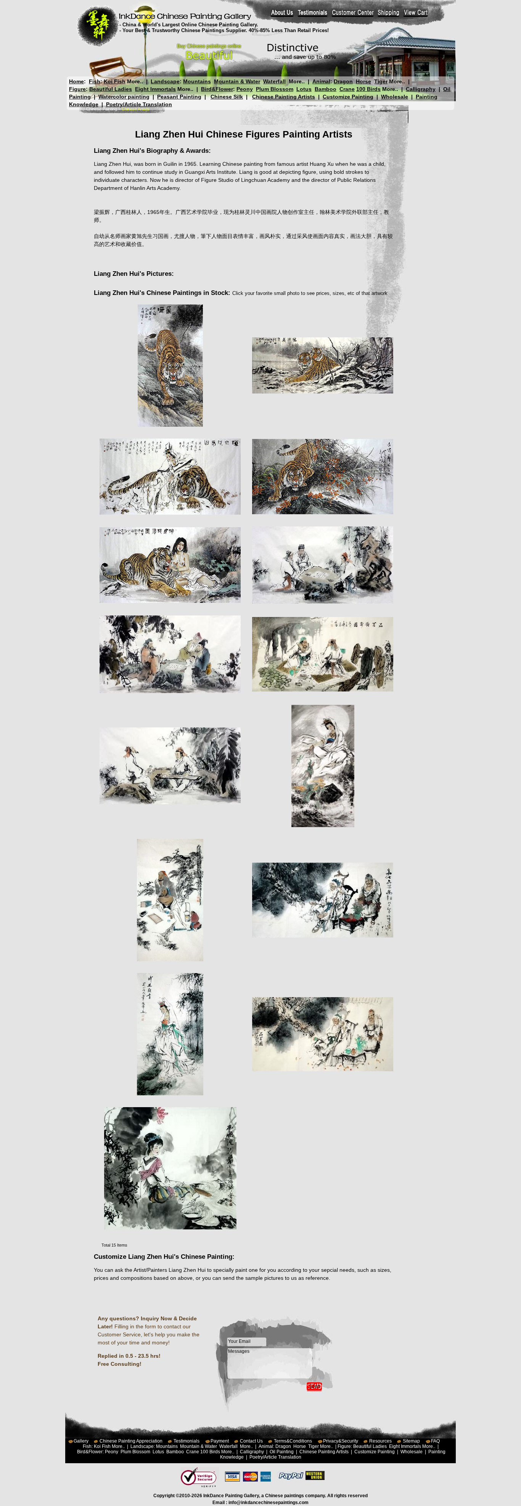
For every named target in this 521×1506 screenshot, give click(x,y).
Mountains (197, 81)
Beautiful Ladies (110, 89)
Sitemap (411, 1441)
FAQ (435, 1441)
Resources (380, 1441)
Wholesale (394, 97)
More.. (135, 81)
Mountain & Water (237, 81)
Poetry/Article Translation (139, 104)
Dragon (343, 81)
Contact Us (251, 1441)
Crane (347, 89)
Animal (321, 81)
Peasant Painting (179, 97)
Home (76, 81)
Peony (244, 89)
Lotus (304, 89)
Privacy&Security (340, 1441)
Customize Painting (348, 97)
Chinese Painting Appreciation (131, 1441)
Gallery (81, 1441)
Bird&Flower (217, 89)
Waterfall (274, 81)
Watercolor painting (124, 97)
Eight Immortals (155, 89)
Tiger (381, 81)
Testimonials (186, 1441)
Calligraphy (421, 89)
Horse (363, 81)
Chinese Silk (227, 97)
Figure (77, 89)
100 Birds (368, 89)
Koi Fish (114, 81)
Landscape (165, 81)
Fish (94, 81)
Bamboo (325, 89)
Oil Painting (282, 1451)
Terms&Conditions (293, 1441)
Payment (220, 1441)
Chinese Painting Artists (283, 97)
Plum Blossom (274, 89)
